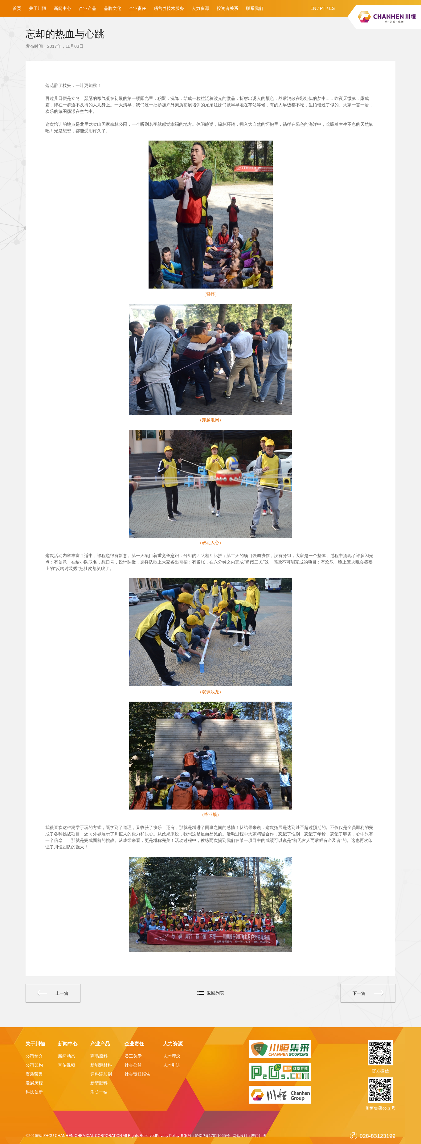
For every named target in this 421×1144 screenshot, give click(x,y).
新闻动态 (66, 1056)
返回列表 (215, 992)
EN (313, 8)
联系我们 (254, 8)
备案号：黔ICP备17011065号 (205, 1136)
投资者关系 (227, 8)
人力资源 (200, 8)
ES (332, 8)
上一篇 (61, 993)
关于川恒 (37, 8)
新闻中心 (62, 8)
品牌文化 (112, 8)
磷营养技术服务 (169, 8)
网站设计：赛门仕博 (249, 1136)
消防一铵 (99, 1091)
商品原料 (99, 1056)
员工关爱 (133, 1056)
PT (322, 8)
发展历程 (34, 1082)
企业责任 (137, 8)
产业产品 (87, 8)
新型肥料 (99, 1082)
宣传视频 (66, 1065)
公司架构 (34, 1065)
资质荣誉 (34, 1074)
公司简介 (34, 1056)
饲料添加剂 (101, 1074)
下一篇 (359, 993)
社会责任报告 (137, 1074)
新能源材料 (101, 1065)
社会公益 (133, 1065)
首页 (17, 8)
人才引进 (171, 1065)
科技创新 (34, 1091)
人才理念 (171, 1056)
